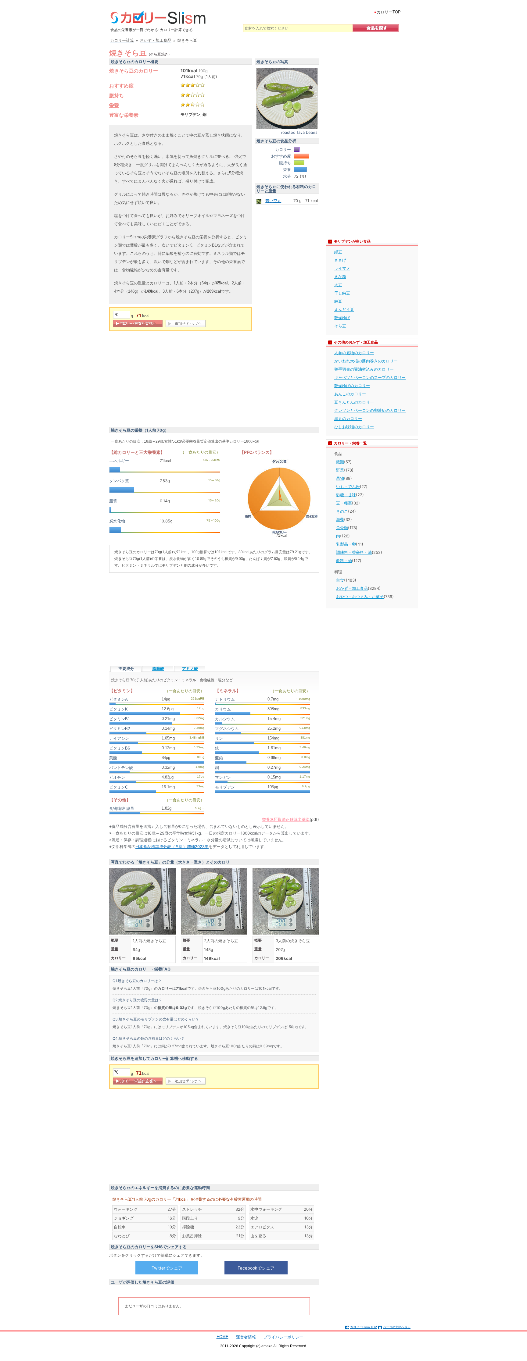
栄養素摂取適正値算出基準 (286, 819)
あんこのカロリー (350, 393)
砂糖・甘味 (346, 494)
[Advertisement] (160, 380)
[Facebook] (255, 1268)
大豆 (338, 284)
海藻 (340, 519)
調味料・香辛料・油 (354, 552)
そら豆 (340, 325)
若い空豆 (273, 200)
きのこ (342, 511)
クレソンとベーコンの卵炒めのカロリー (370, 410)
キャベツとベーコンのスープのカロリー (370, 377)
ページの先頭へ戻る (396, 1327)
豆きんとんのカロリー (354, 402)
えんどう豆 (344, 309)
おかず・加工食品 (352, 588)
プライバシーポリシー (283, 1337)
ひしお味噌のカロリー (354, 426)
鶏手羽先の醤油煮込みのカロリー (364, 369)
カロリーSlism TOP (363, 1327)
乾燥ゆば (342, 317)
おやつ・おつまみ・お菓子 (360, 596)
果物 (340, 478)
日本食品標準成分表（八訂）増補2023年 (172, 846)
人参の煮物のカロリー (354, 352)
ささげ (340, 260)
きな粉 (340, 276)
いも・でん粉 (348, 486)
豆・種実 (344, 503)
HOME (222, 1336)
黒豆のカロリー (348, 418)
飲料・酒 (344, 560)
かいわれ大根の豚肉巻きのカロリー (366, 360)
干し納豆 (342, 292)
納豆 (338, 301)
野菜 (340, 470)
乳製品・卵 (346, 544)
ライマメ (342, 268)
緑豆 (338, 251)
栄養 (114, 105)
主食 (340, 580)
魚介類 (342, 527)
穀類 (340, 461)
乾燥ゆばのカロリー (352, 385)
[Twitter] (166, 1268)
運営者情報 (246, 1337)
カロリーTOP (389, 12)
